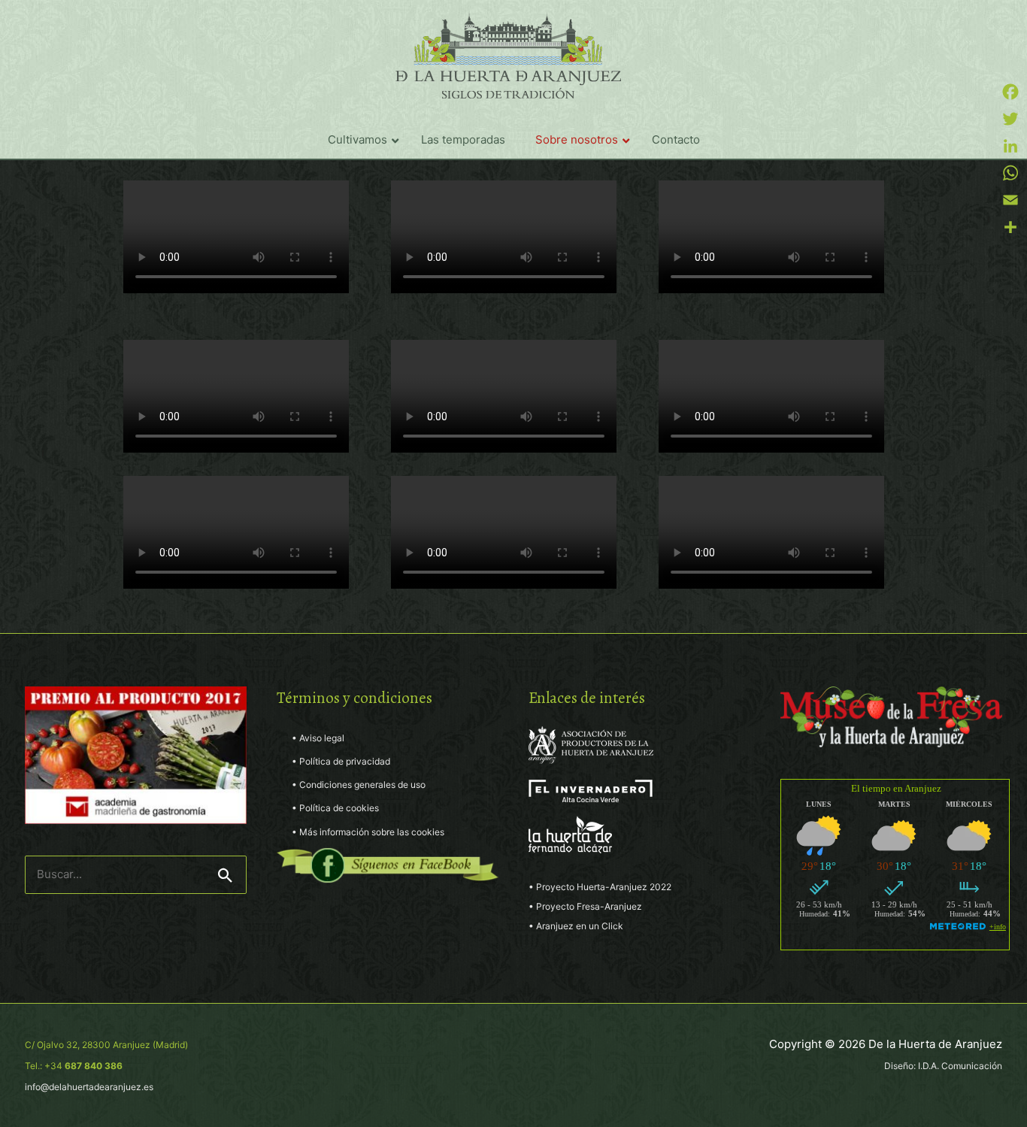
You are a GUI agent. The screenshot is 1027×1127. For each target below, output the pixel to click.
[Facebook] (1010, 91)
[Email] (1010, 200)
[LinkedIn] (1010, 145)
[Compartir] (1010, 227)
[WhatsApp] (1010, 172)
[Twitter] (1010, 118)
